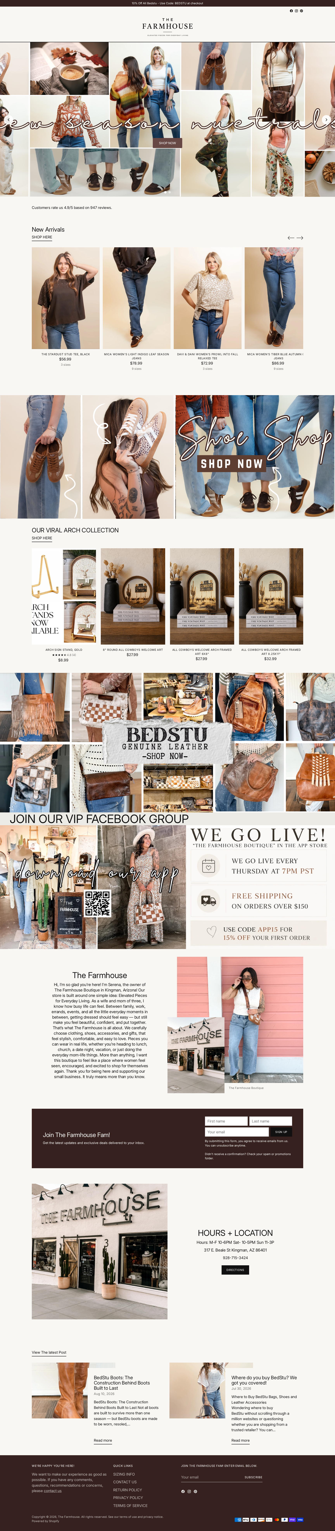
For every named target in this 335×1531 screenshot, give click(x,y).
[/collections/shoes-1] (167, 457)
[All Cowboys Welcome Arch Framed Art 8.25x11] (271, 596)
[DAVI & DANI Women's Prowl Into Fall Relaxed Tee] (208, 298)
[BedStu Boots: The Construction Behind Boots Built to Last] (73, 1405)
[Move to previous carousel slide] (291, 238)
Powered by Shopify (45, 1521)
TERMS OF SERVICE (130, 1505)
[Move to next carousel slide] (300, 237)
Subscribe (253, 1477)
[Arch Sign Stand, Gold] (64, 596)
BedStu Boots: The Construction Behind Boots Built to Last (122, 1383)
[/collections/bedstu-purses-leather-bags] (167, 742)
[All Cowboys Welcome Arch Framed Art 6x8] (202, 596)
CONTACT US (125, 1482)
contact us (53, 1491)
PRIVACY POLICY (128, 1498)
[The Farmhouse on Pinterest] (301, 11)
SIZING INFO (124, 1474)
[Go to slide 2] (169, 192)
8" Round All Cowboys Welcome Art (133, 649)
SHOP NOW (167, 143)
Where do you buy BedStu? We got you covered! (264, 1380)
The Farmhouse (69, 1517)
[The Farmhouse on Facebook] (291, 11)
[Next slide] (326, 119)
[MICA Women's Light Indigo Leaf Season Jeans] (137, 298)
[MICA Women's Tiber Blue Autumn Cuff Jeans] (279, 298)
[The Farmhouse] (167, 28)
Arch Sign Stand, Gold (64, 649)
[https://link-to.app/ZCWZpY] (167, 887)
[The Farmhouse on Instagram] (296, 11)
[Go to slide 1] (165, 192)
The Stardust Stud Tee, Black (65, 354)
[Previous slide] (8, 119)
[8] (133, 596)
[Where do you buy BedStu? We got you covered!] (211, 1405)
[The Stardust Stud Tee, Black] (66, 298)
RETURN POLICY (127, 1490)
